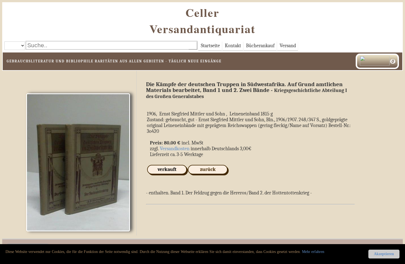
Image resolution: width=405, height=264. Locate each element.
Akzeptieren (384, 254)
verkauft (167, 169)
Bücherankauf (260, 46)
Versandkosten (175, 149)
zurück (208, 169)
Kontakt (233, 46)
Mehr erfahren (313, 252)
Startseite (210, 46)
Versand (288, 46)
